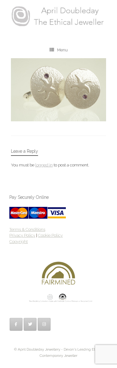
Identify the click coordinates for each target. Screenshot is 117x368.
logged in (44, 165)
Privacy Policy (22, 235)
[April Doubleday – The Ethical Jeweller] (58, 16)
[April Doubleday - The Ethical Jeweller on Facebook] (16, 324)
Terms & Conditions (27, 229)
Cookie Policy (50, 235)
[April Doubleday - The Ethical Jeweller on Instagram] (44, 324)
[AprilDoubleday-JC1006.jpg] (58, 119)
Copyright (18, 241)
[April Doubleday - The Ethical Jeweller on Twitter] (30, 324)
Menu (62, 50)
